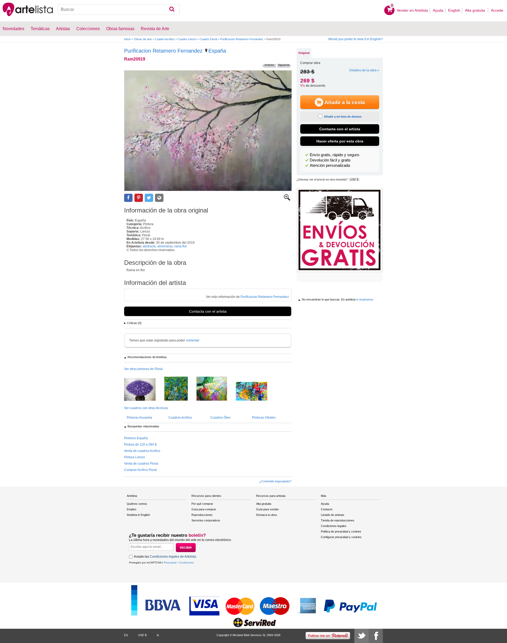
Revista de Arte (155, 28)
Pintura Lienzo (134, 457)
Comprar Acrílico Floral (140, 470)
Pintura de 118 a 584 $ (140, 444)
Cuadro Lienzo (187, 39)
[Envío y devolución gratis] (340, 230)
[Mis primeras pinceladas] (255, 391)
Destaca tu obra (266, 514)
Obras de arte (143, 39)
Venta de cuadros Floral (141, 463)
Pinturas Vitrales (264, 417)
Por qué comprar (202, 503)
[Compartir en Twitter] (149, 198)
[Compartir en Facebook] (128, 198)
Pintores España (136, 438)
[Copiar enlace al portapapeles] (159, 198)
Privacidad (170, 562)
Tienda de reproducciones (337, 520)
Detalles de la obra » (364, 70)
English (454, 10)
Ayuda (438, 10)
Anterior (269, 64)
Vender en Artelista (412, 10)
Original (303, 52)
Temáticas (40, 28)
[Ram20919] (208, 131)
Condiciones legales (333, 526)
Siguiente (284, 64)
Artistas (63, 28)
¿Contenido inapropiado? (275, 481)
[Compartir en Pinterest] (138, 198)
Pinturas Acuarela (139, 417)
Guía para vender (267, 509)
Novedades (13, 28)
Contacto (326, 509)
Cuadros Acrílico (180, 417)
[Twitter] (361, 636)
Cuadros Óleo (220, 417)
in (158, 635)
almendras (165, 246)
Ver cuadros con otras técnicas (146, 408)
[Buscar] (172, 9)
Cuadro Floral (208, 39)
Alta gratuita (475, 10)
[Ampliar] (287, 199)
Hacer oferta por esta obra (339, 141)
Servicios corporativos (205, 520)
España (217, 51)
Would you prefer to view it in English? (355, 39)
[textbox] (119, 9)
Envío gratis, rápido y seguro (334, 155)
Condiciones (186, 562)
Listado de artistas (332, 514)
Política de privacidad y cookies (341, 531)
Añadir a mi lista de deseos (343, 116)
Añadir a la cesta (345, 102)
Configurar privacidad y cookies (341, 537)
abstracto (149, 246)
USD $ (354, 179)
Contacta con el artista (208, 311)
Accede (497, 10)
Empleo (131, 509)
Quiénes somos (137, 503)
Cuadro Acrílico (165, 39)
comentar (192, 340)
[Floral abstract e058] (143, 389)
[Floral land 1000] (215, 389)
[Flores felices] (180, 389)
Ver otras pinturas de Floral (143, 369)
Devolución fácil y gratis (330, 160)
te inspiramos (364, 299)
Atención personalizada (330, 165)
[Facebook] (376, 636)
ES (126, 635)
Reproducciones (202, 514)
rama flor (180, 246)
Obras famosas (120, 28)
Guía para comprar (203, 509)
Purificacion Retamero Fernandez (241, 39)
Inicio (127, 39)
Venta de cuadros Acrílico (142, 451)
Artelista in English (138, 514)
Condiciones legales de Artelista (173, 556)
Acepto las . (165, 556)
